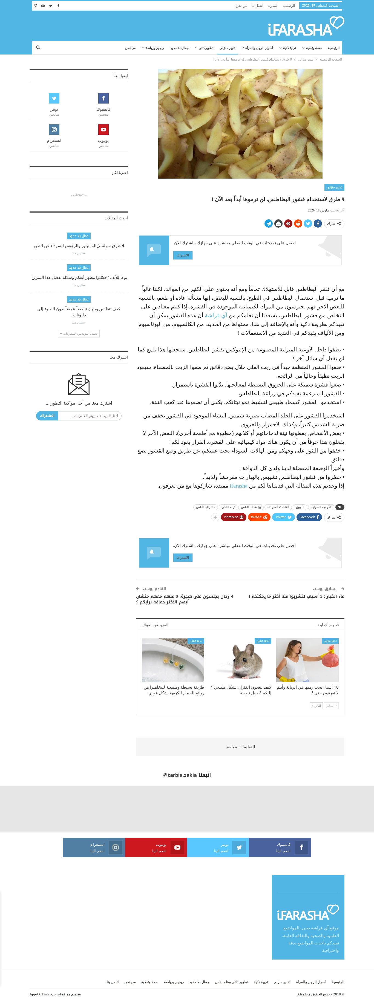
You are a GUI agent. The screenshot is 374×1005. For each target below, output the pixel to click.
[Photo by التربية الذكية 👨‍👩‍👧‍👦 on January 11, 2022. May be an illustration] (350, 809)
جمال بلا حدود (179, 48)
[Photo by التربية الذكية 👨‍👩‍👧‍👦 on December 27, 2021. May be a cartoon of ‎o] (70, 809)
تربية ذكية (289, 48)
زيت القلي (228, 507)
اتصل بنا (257, 6)
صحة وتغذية (314, 48)
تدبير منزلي (227, 48)
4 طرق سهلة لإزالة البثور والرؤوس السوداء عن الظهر (78, 245)
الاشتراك (183, 255)
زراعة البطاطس (251, 507)
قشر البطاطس (205, 507)
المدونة (272, 6)
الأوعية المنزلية (321, 507)
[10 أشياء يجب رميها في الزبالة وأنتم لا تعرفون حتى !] (307, 660)
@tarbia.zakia (180, 775)
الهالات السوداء (278, 507)
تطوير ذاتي (206, 48)
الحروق (299, 507)
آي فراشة (216, 315)
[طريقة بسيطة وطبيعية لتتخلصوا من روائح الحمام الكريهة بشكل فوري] (173, 660)
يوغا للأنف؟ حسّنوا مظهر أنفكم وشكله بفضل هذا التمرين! (78, 277)
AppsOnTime (39, 994)
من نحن (241, 6)
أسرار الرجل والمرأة (259, 48)
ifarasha (238, 486)
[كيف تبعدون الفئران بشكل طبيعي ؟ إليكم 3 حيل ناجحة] (240, 660)
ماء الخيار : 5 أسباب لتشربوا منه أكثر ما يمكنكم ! (296, 596)
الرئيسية (289, 6)
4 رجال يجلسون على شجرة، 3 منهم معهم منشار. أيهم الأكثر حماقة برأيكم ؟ (184, 599)
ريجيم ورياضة (155, 48)
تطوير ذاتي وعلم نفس (231, 982)
